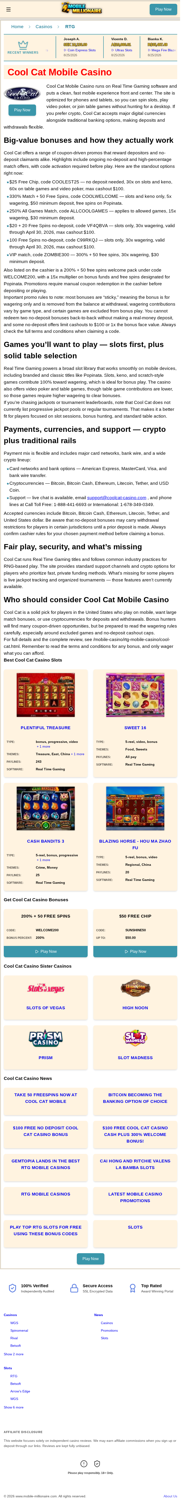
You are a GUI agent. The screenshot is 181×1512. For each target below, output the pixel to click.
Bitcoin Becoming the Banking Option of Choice (135, 1098)
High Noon (135, 1007)
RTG (13, 1376)
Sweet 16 (135, 727)
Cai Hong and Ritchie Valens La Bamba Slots (135, 1164)
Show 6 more (14, 1407)
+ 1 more (43, 746)
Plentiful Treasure (45, 727)
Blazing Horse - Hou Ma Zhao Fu (135, 844)
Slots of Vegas (45, 1007)
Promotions (109, 1330)
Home (17, 26)
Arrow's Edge (20, 1391)
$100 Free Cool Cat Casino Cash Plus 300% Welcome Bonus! (135, 1135)
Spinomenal (19, 1330)
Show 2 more (14, 1354)
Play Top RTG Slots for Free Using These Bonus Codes (46, 1230)
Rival (14, 1338)
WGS (14, 1323)
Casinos (44, 26)
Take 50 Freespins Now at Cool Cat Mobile (45, 1098)
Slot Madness (135, 1057)
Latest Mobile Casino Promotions (135, 1197)
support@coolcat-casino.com (116, 497)
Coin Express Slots (73, 50)
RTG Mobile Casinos (45, 1194)
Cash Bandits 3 (45, 841)
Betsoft (15, 1345)
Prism (46, 1057)
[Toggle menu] (8, 9)
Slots (135, 1227)
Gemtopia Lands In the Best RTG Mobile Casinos (46, 1164)
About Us (170, 1496)
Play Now (163, 9)
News (98, 1315)
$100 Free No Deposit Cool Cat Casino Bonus (45, 1131)
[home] (81, 14)
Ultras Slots (115, 50)
